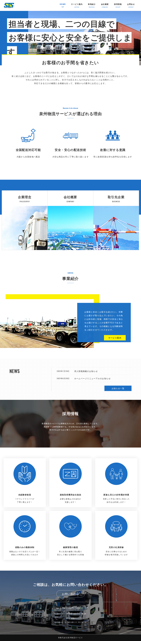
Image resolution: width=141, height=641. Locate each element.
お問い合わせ (70, 594)
